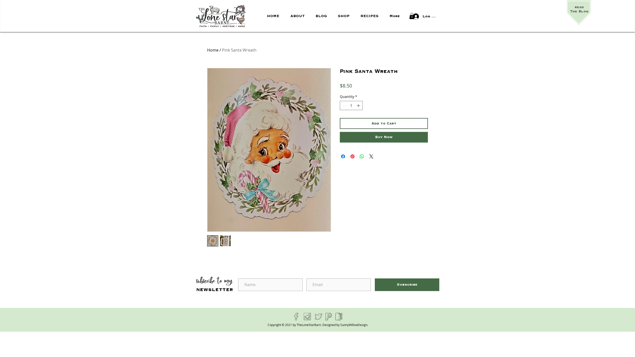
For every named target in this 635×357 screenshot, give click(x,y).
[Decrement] (344, 105)
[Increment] (359, 105)
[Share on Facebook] (343, 156)
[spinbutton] (351, 105)
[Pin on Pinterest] (352, 156)
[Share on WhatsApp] (362, 156)
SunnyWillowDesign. (354, 325)
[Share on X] (371, 156)
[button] (411, 16)
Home (213, 50)
